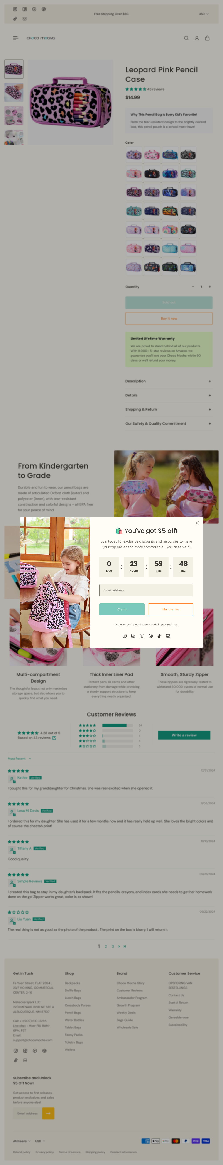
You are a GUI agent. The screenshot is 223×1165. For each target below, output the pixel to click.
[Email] (168, 636)
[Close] (197, 523)
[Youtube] (142, 636)
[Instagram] (124, 636)
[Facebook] (133, 636)
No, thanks (170, 609)
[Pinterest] (151, 636)
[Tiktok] (159, 636)
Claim (122, 609)
